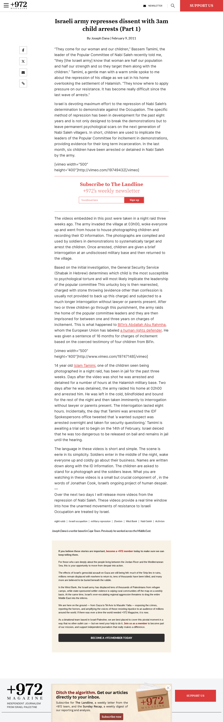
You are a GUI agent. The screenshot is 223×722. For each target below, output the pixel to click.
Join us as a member (135, 623)
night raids (59, 521)
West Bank (131, 521)
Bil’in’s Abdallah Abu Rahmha (142, 324)
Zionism (118, 521)
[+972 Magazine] (19, 8)
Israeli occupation (78, 521)
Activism (160, 521)
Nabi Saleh (146, 521)
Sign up (134, 200)
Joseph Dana (100, 38)
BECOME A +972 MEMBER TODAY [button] (111, 637)
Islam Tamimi (84, 365)
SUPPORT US (201, 5)
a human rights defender (141, 330)
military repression (101, 521)
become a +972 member (119, 551)
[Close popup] (168, 688)
